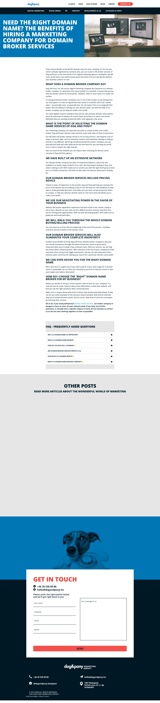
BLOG (103, 4)
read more (34, 429)
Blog (30, 401)
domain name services (83, 303)
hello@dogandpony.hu (50, 589)
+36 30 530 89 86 (46, 586)
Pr (66, 11)
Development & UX (92, 11)
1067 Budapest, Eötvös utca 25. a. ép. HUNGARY (94, 685)
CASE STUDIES (91, 4)
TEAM (80, 4)
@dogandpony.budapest (45, 683)
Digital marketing (35, 11)
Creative (76, 11)
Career (111, 4)
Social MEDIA (55, 11)
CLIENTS (71, 4)
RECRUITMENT (34, 401)
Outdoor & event (114, 11)
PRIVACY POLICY (44, 696)
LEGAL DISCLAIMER (32, 696)
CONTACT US (125, 4)
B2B (43, 401)
